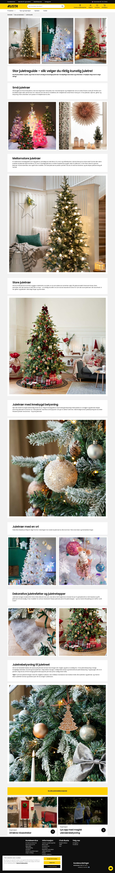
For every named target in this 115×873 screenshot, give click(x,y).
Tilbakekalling (29, 848)
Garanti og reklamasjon (32, 851)
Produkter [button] (10, 11)
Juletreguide (29, 14)
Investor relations (46, 854)
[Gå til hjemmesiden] (12, 6)
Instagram (75, 843)
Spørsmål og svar (30, 844)
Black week (45, 844)
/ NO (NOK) (100, 2)
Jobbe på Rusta (46, 851)
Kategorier (48, 2)
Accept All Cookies (52, 859)
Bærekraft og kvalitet (24, 2)
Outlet (45, 11)
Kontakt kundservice (31, 843)
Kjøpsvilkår (28, 846)
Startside (9, 14)
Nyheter (37, 11)
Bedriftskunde (38, 2)
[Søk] (63, 6)
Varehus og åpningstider (48, 843)
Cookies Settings (52, 866)
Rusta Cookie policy (22, 863)
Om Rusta (45, 848)
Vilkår (60, 844)
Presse (44, 853)
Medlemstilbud (63, 843)
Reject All (52, 862)
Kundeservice (11, 2)
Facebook (75, 844)
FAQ (60, 846)
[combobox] (44, 6)
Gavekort (28, 849)
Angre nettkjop (30, 853)
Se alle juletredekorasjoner (57, 791)
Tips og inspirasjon (25, 11)
